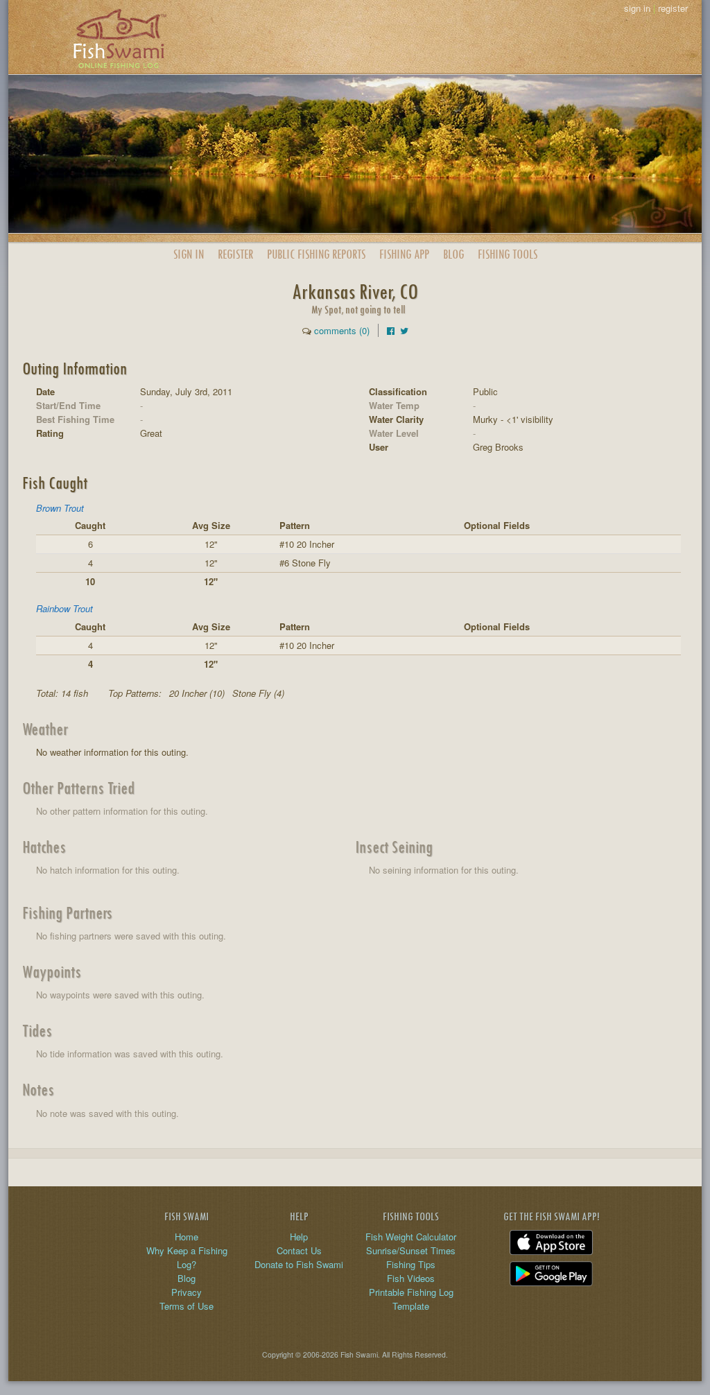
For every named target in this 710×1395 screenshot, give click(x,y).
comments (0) (342, 330)
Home (186, 1236)
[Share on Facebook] (391, 330)
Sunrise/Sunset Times (411, 1250)
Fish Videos (411, 1278)
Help (299, 1236)
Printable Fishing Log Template (411, 1298)
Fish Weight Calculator (410, 1236)
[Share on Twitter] (404, 330)
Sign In (188, 254)
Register (235, 254)
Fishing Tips (410, 1264)
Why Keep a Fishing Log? (186, 1257)
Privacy (186, 1292)
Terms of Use (186, 1305)
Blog (453, 254)
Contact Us (299, 1250)
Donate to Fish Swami (298, 1264)
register (673, 8)
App (404, 254)
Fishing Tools (507, 254)
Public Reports (316, 254)
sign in (637, 8)
